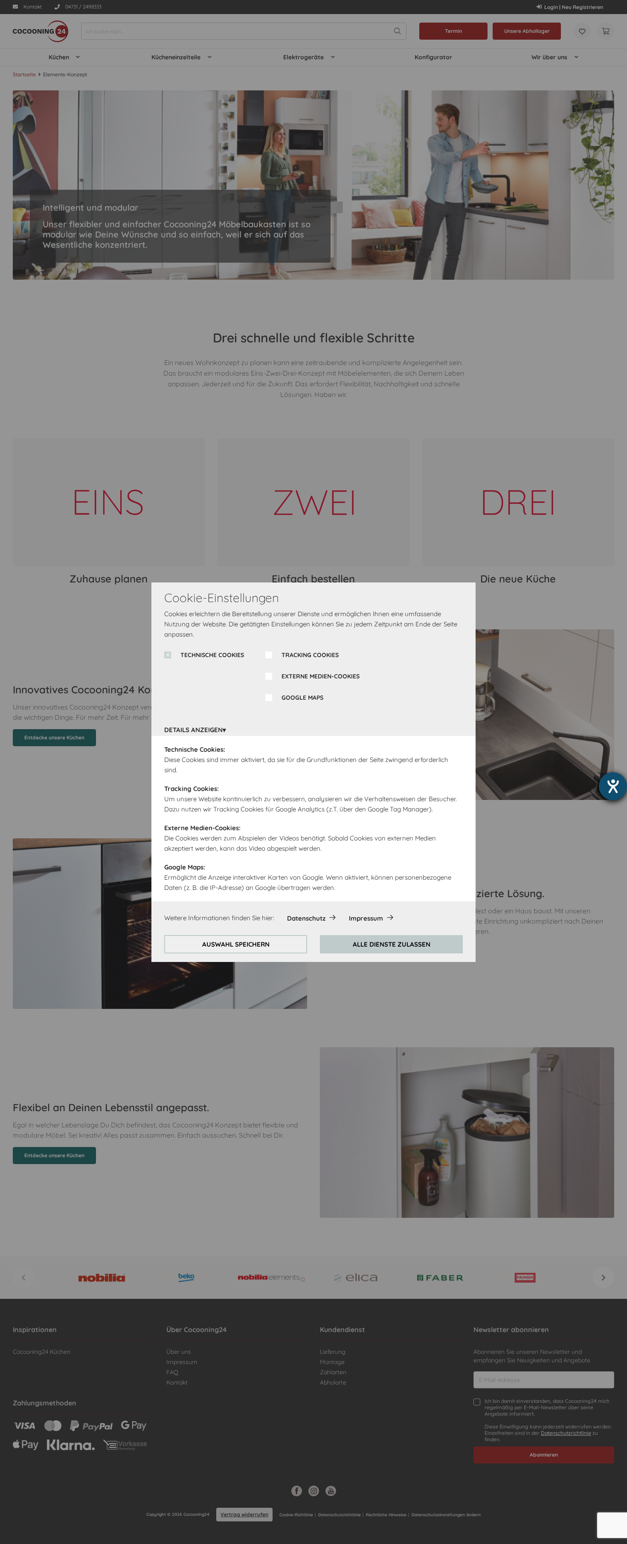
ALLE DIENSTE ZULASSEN (391, 944)
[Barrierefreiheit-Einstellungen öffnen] (613, 786)
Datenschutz (306, 918)
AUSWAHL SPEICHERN (236, 944)
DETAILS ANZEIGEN (193, 730)
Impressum (366, 918)
